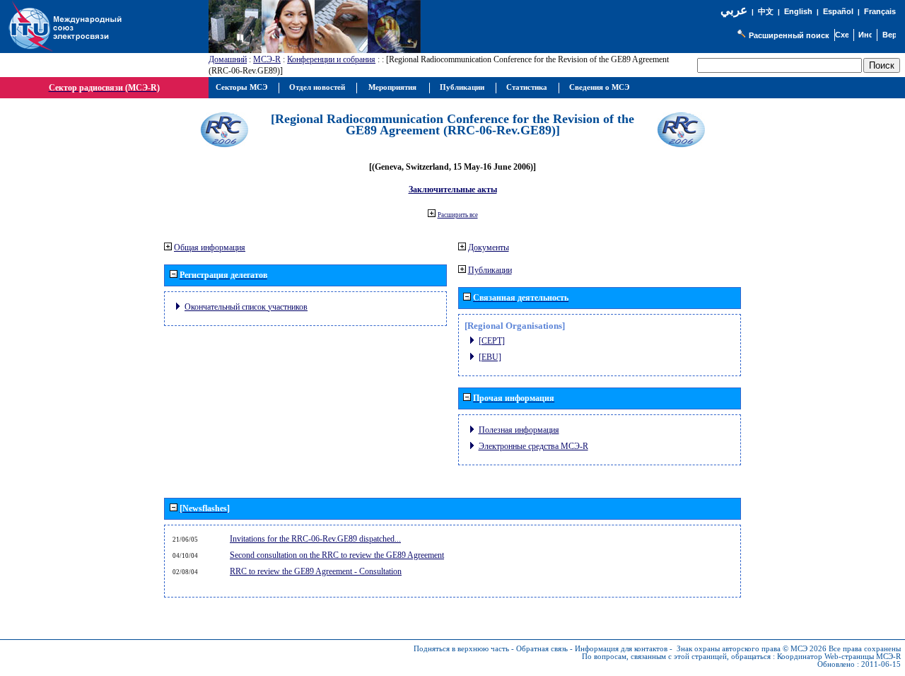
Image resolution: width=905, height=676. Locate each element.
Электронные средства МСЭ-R (533, 446)
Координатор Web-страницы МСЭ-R (839, 656)
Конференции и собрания (331, 59)
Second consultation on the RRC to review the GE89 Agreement (337, 555)
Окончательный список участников (246, 307)
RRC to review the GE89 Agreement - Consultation (316, 571)
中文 (765, 12)
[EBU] (490, 357)
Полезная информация (519, 430)
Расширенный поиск (789, 35)
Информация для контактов (621, 649)
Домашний (228, 59)
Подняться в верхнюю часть (461, 649)
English (798, 11)
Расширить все (458, 214)
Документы (488, 247)
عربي (733, 10)
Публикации (490, 270)
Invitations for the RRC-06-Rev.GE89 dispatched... (315, 539)
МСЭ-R (267, 59)
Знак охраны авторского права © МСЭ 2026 (752, 649)
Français (880, 11)
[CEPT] (492, 341)
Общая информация (209, 247)
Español (838, 11)
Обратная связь (542, 649)
